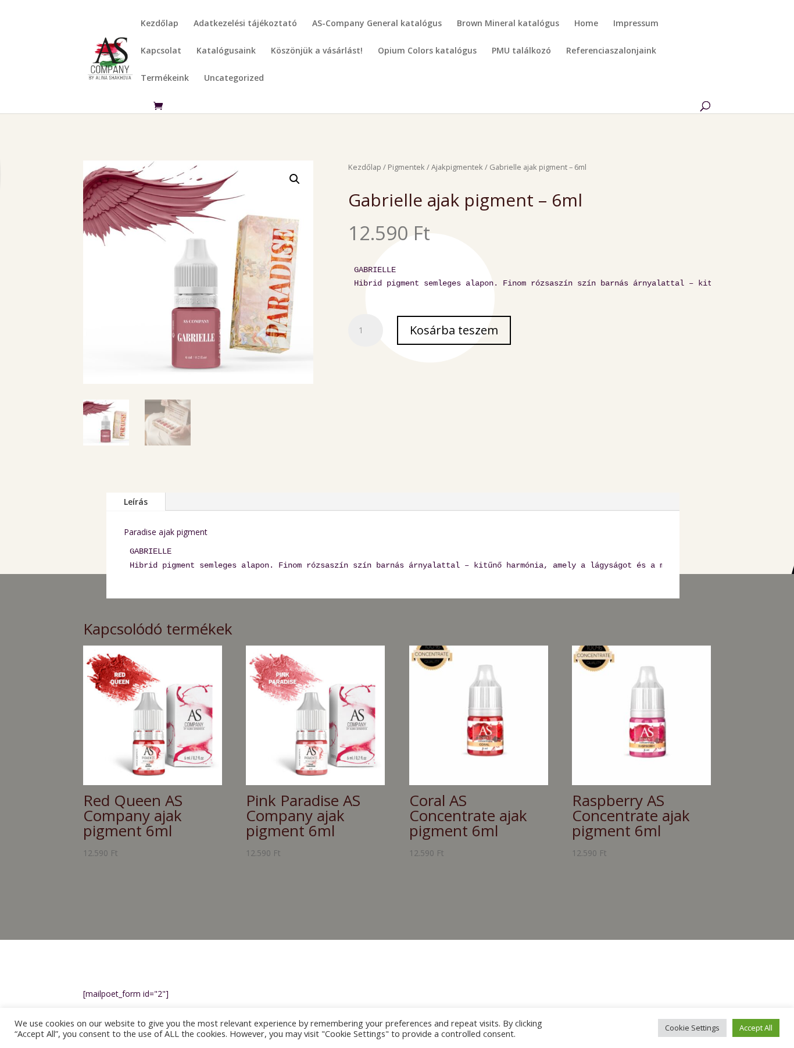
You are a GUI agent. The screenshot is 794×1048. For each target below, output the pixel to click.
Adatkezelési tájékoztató (245, 23)
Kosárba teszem (454, 330)
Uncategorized (234, 78)
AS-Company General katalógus (377, 23)
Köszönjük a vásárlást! (317, 51)
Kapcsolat (161, 51)
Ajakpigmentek (457, 167)
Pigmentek (406, 167)
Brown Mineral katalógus (508, 23)
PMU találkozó (521, 51)
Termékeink (165, 78)
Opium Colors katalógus (427, 51)
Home (586, 23)
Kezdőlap (159, 23)
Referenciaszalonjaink (611, 51)
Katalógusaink (226, 51)
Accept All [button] (755, 1027)
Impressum (636, 23)
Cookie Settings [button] (692, 1027)
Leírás (136, 501)
